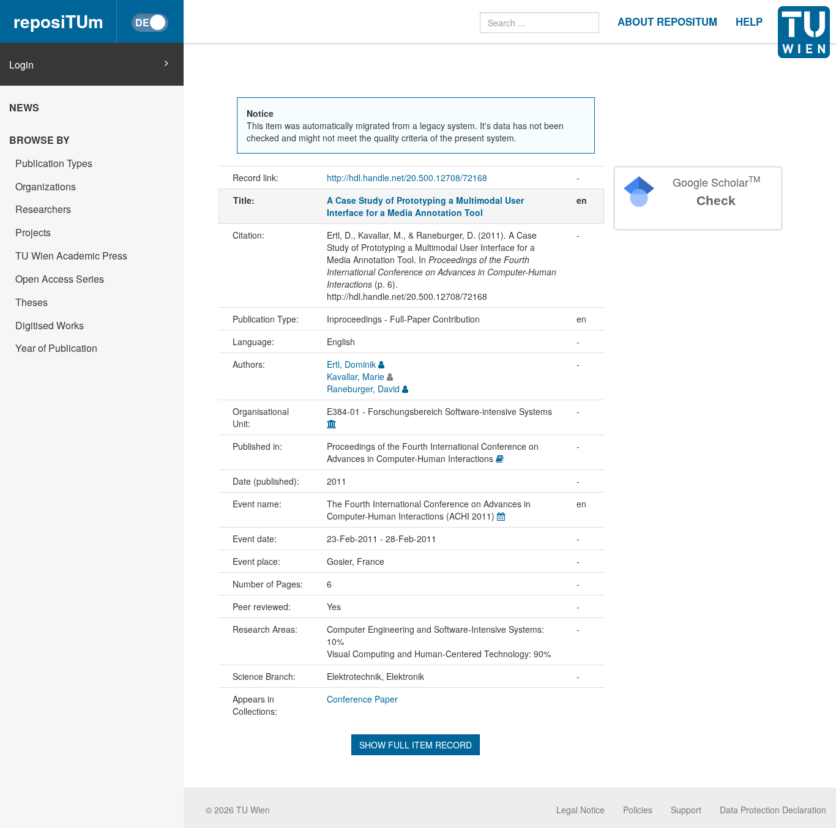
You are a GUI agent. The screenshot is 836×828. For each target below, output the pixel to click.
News (24, 107)
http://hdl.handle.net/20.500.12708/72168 (407, 177)
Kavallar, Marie (355, 376)
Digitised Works (49, 325)
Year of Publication (56, 348)
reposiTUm (58, 21)
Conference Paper (362, 699)
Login (21, 65)
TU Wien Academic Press (71, 255)
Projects (33, 232)
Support (686, 810)
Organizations (45, 186)
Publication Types (53, 163)
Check (716, 200)
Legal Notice (580, 810)
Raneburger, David (363, 388)
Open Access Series (59, 279)
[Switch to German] (150, 22)
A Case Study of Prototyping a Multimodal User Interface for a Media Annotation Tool (425, 206)
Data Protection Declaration (773, 810)
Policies (637, 810)
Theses (31, 302)
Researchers (43, 209)
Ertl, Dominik (351, 364)
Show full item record (415, 745)
